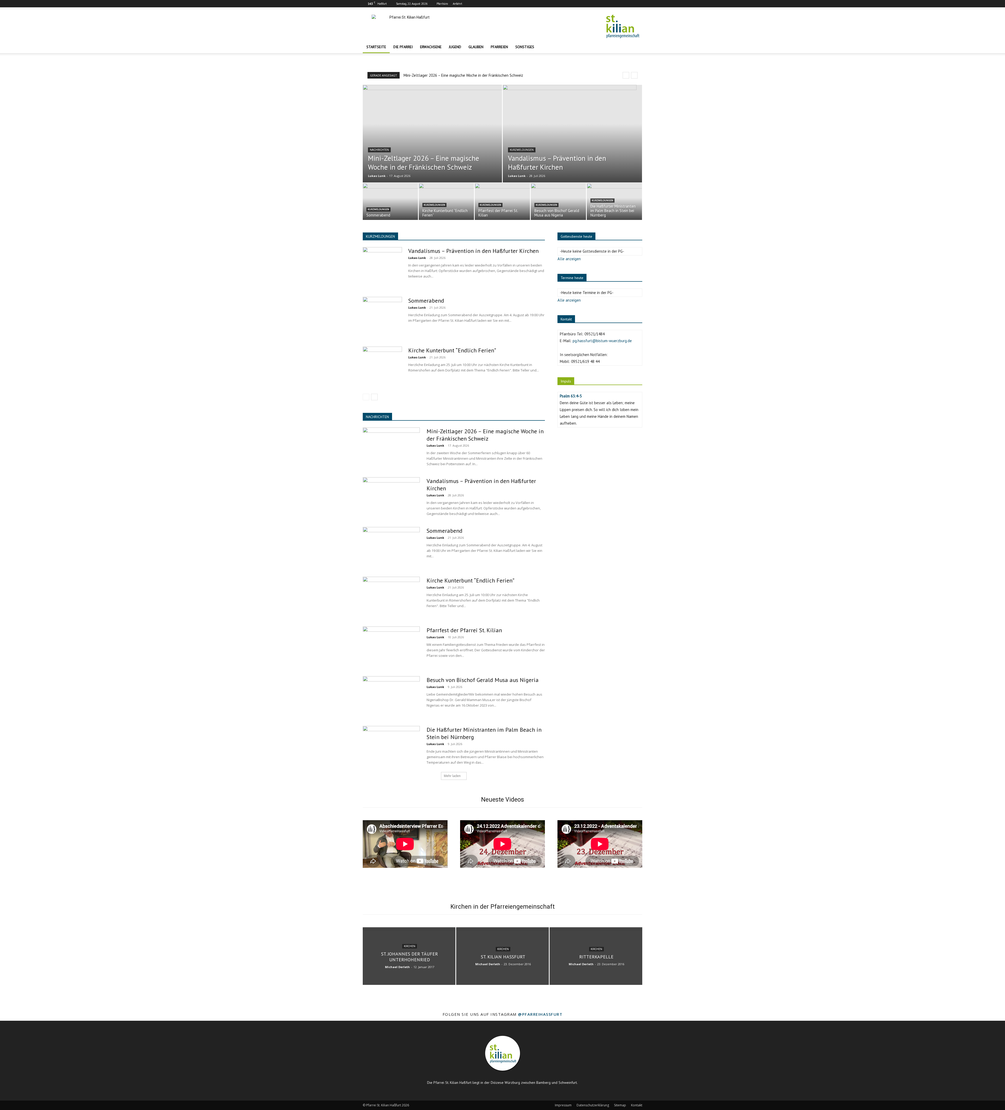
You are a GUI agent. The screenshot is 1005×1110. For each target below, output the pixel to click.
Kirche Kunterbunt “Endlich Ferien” (452, 350)
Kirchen (409, 946)
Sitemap (620, 1105)
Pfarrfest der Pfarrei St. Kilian (464, 630)
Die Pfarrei (403, 47)
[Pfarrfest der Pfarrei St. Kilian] (391, 646)
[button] (636, 47)
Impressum (563, 1105)
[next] (634, 75)
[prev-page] (366, 397)
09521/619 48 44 (585, 361)
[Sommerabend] (390, 203)
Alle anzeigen (569, 258)
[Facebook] (621, 3)
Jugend (455, 47)
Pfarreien (499, 47)
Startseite (376, 47)
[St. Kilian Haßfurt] (502, 956)
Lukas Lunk (377, 176)
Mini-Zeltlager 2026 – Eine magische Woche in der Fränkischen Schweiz (463, 75)
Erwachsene (431, 47)
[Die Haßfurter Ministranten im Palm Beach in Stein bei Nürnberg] (614, 203)
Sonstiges (524, 47)
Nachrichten (379, 149)
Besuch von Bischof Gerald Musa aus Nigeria (483, 680)
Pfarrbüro (442, 3)
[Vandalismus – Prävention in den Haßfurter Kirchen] (572, 145)
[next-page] (374, 397)
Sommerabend (426, 300)
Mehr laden (452, 776)
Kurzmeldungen (522, 149)
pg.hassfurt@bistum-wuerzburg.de (602, 340)
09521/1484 (594, 333)
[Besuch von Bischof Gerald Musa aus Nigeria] (391, 695)
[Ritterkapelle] (596, 956)
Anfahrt (457, 3)
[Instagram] (630, 3)
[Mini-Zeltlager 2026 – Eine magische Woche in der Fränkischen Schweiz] (432, 145)
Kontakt (636, 1105)
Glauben (475, 47)
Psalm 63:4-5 (571, 395)
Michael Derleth (397, 967)
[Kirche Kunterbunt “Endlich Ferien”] (382, 366)
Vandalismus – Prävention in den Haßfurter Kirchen (473, 250)
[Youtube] (638, 3)
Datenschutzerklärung (593, 1105)
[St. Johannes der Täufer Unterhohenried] (409, 956)
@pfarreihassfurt (540, 1014)
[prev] (626, 75)
